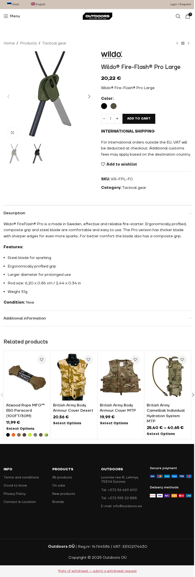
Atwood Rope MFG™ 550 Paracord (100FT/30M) (25, 410)
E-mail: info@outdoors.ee (121, 506)
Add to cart (139, 118)
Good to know (15, 485)
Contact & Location (20, 502)
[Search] (178, 16)
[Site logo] (97, 16)
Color (106, 98)
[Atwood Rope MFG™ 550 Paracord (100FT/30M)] (27, 377)
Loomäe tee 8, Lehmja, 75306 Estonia (120, 479)
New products (63, 493)
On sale (58, 485)
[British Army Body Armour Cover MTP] (121, 377)
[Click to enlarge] (12, 132)
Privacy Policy (14, 493)
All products (62, 477)
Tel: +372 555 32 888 (119, 498)
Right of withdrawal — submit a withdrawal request (97, 571)
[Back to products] (183, 43)
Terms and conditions (21, 477)
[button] (8, 96)
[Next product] (188, 43)
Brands (58, 502)
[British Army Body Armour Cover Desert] (74, 377)
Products (28, 43)
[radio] (104, 106)
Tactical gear (54, 43)
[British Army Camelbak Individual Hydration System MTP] (168, 377)
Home (9, 43)
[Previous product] (177, 43)
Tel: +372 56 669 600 (119, 490)
